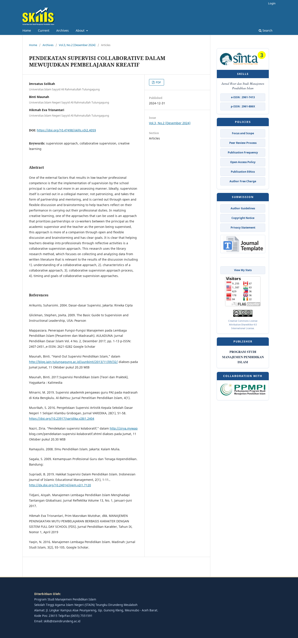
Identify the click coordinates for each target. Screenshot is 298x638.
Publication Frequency (243, 152)
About (80, 30)
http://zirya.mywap (124, 428)
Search (267, 30)
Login (272, 3)
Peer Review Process (243, 143)
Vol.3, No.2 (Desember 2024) (77, 45)
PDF (158, 82)
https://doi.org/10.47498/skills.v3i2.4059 (66, 130)
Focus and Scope (243, 133)
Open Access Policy (242, 162)
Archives (62, 30)
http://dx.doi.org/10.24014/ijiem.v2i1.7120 (60, 485)
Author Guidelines (243, 208)
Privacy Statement (243, 227)
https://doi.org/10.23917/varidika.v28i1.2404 (61, 418)
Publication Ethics (243, 172)
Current (43, 30)
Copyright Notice (242, 218)
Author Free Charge (242, 181)
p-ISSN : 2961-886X (243, 106)
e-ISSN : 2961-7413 (243, 97)
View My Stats (243, 270)
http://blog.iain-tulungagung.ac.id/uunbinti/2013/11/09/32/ (73, 362)
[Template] (242, 244)
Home (26, 30)
